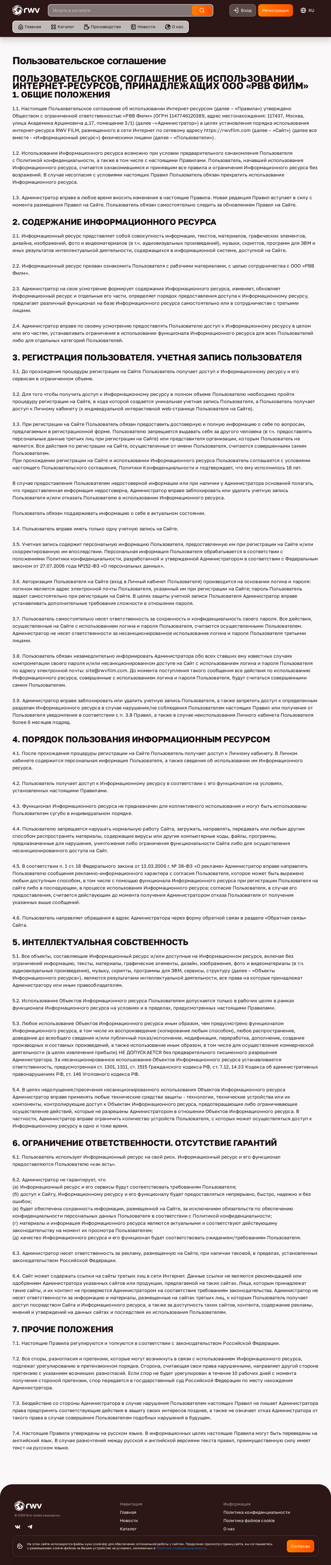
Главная (33, 26)
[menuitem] (29, 27)
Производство (106, 26)
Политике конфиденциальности (181, 1548)
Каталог (66, 26)
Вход (246, 10)
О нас (178, 26)
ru (311, 10)
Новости (146, 26)
